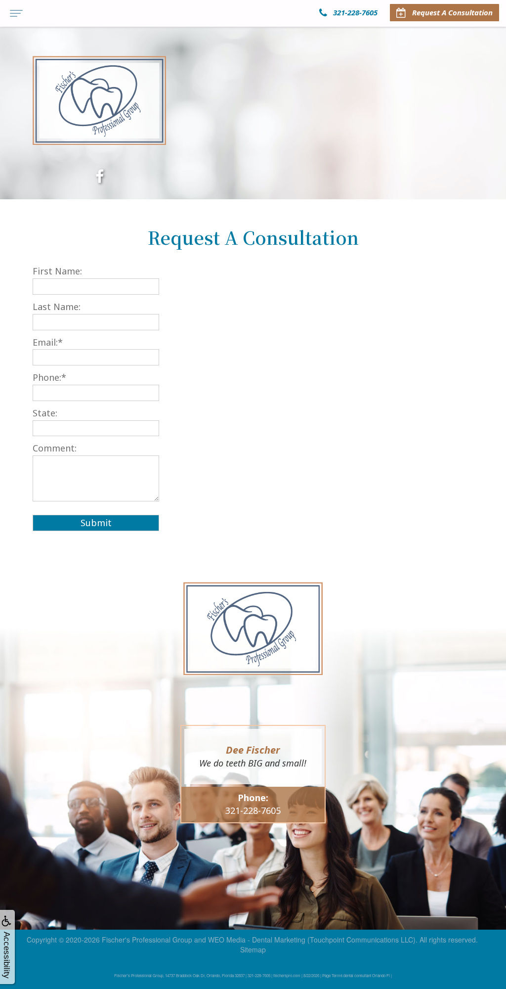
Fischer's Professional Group (147, 939)
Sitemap (253, 949)
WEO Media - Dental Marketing (256, 939)
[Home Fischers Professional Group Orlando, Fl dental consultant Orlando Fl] (99, 100)
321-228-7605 (253, 810)
